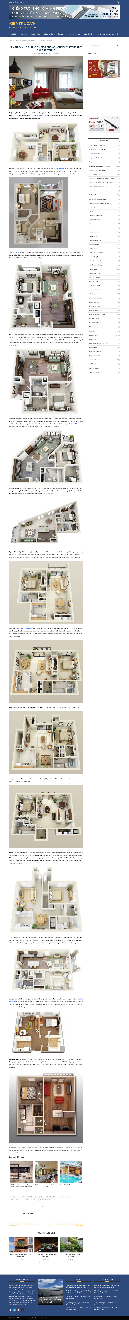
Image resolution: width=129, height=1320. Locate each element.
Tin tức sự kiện (104, 339)
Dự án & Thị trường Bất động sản (104, 186)
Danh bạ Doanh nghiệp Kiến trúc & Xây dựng (104, 182)
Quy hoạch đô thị (104, 290)
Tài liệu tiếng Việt (104, 302)
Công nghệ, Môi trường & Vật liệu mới (104, 166)
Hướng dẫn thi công (104, 219)
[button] (11, 1249)
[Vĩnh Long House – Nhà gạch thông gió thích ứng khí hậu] (21, 1244)
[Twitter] (14, 1309)
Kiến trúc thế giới (104, 236)
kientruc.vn (46, 1318)
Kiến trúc (23, 34)
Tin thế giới (104, 331)
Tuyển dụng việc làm (104, 355)
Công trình (35, 34)
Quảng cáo (11, 2)
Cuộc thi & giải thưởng (104, 174)
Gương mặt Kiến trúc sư (104, 215)
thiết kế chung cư (64, 1196)
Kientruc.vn (42, 115)
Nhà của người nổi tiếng (104, 265)
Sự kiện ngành (104, 294)
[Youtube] (18, 1309)
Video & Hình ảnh (104, 368)
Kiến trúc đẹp (104, 228)
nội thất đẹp (39, 1196)
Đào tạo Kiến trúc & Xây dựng (104, 199)
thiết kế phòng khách (30, 1199)
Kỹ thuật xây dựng (73, 34)
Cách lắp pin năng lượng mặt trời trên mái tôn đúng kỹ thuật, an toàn (50, 1299)
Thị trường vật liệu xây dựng (104, 314)
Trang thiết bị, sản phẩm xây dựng (104, 343)
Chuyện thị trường (104, 162)
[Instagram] (22, 1309)
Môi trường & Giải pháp (104, 261)
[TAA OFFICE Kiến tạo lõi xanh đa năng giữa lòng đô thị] (71, 1244)
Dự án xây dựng (104, 195)
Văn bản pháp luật (104, 360)
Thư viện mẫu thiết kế (104, 322)
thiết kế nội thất (15, 1199)
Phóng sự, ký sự (104, 281)
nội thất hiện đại (78, 424)
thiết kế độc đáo (26, 628)
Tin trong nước (104, 335)
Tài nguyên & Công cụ (104, 306)
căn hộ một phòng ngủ (25, 1196)
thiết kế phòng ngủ (45, 1199)
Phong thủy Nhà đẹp (104, 285)
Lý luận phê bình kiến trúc (104, 252)
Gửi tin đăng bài (20, 2)
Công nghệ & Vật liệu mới (53, 34)
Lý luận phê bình (104, 248)
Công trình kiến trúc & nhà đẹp (104, 170)
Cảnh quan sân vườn (104, 153)
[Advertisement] (104, 97)
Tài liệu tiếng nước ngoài (104, 298)
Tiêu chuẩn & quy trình (104, 327)
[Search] (117, 34)
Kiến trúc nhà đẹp (104, 232)
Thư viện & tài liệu (104, 318)
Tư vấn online (104, 347)
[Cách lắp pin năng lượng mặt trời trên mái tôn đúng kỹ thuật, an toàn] (50, 1292)
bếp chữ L (13, 1196)
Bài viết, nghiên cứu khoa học (104, 145)
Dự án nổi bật (104, 191)
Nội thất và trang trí (104, 273)
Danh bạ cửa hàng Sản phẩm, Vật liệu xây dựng (104, 178)
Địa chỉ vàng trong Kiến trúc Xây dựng (104, 203)
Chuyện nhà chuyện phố (105, 34)
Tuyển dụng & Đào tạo (104, 351)
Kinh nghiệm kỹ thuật (104, 240)
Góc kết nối (88, 34)
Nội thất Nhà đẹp (104, 269)
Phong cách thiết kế (104, 277)
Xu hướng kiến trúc (104, 372)
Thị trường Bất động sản (104, 310)
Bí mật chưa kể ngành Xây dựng (104, 149)
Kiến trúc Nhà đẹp (44, 53)
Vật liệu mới (104, 364)
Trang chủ (11, 40)
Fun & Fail (104, 207)
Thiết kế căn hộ (14, 252)
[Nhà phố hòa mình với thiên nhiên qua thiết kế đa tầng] (46, 1244)
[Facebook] (118, 2)
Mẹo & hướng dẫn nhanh (104, 257)
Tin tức (13, 34)
